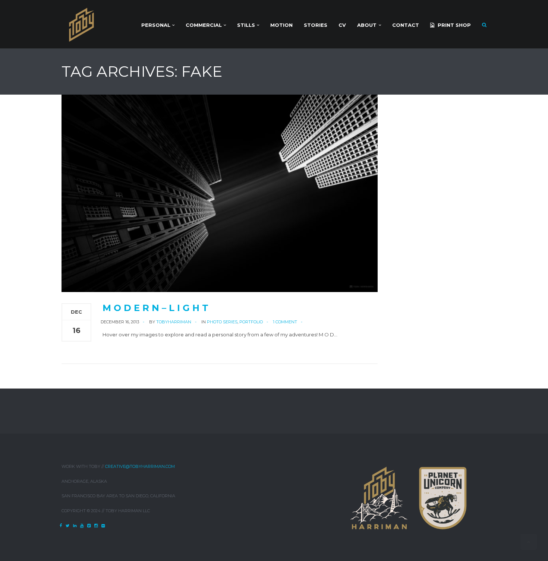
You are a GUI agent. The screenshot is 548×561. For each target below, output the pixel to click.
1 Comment (285, 321)
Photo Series (222, 321)
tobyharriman (173, 321)
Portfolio (251, 321)
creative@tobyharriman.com (140, 466)
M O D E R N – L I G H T (155, 307)
